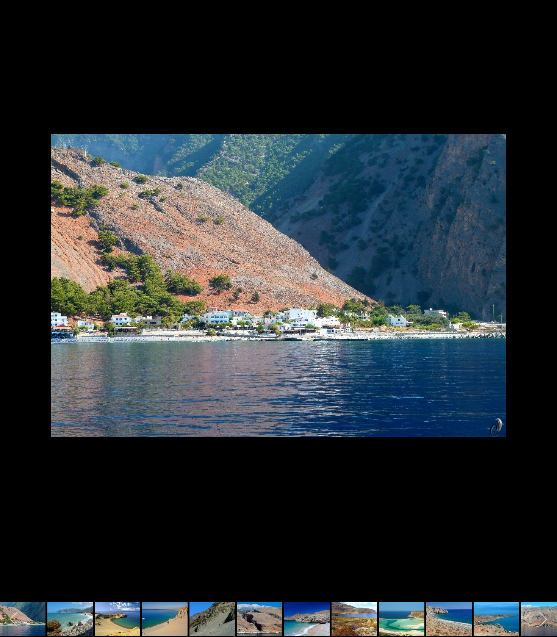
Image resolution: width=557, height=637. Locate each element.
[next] (543, 307)
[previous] (13, 307)
